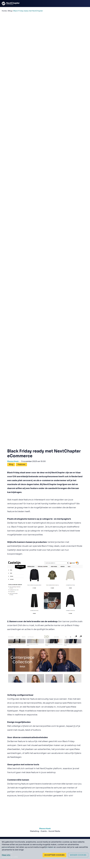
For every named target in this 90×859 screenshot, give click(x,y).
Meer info (6, 855)
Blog (11, 464)
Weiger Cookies (78, 855)
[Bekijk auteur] (45, 821)
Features (21, 464)
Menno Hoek (13, 461)
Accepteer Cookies (54, 855)
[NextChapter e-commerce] (5, 3)
